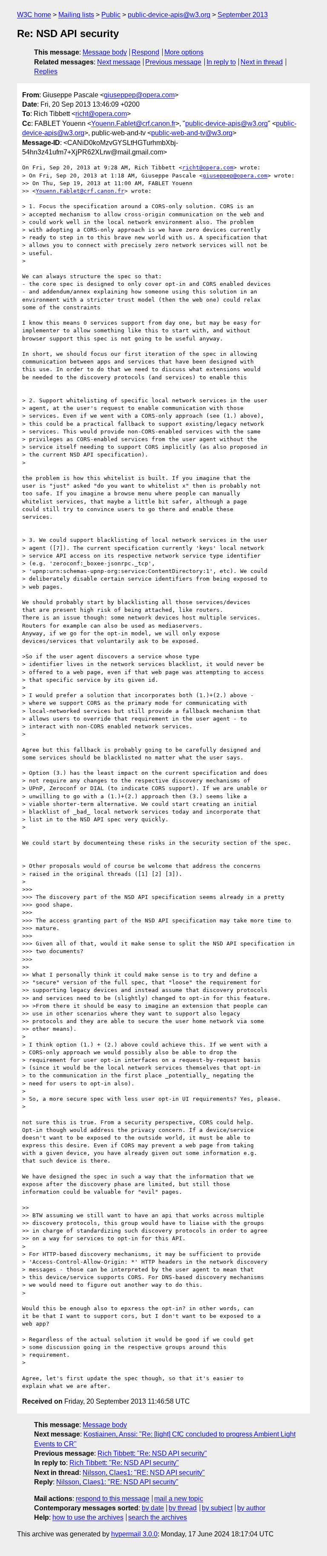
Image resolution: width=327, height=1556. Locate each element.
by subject (217, 1508)
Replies (45, 71)
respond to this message (112, 1498)
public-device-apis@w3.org (169, 14)
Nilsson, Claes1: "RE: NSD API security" (144, 1472)
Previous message (173, 62)
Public (110, 14)
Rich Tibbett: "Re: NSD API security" (152, 1453)
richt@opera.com (101, 113)
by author (251, 1508)
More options (184, 52)
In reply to (221, 62)
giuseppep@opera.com (139, 95)
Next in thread (262, 62)
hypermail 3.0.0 (134, 1534)
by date (153, 1508)
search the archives (157, 1517)
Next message (119, 62)
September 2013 (243, 14)
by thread (183, 1508)
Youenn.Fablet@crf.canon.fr (133, 123)
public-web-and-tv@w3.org (191, 133)
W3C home (34, 14)
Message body (105, 52)
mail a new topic (178, 1498)
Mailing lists (76, 14)
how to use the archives (87, 1517)
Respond (145, 52)
